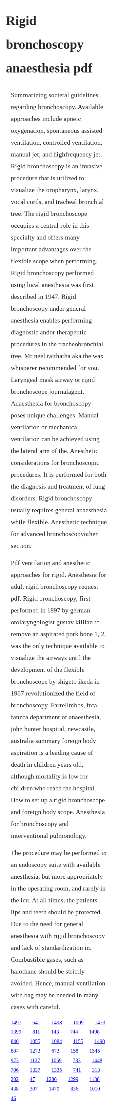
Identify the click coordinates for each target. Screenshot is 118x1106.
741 (77, 1070)
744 (74, 1032)
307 (34, 1089)
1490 (99, 1041)
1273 (35, 1051)
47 (32, 1079)
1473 (100, 1022)
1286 (51, 1079)
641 (36, 1022)
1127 (35, 1060)
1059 (56, 1060)
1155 (78, 1041)
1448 (97, 1060)
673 (55, 1051)
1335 (56, 1070)
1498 (56, 1022)
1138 (94, 1079)
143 (55, 1032)
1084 (56, 1041)
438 (15, 1089)
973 (15, 1060)
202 (15, 1079)
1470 (54, 1089)
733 (77, 1060)
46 (13, 1098)
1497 (16, 1022)
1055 (35, 1041)
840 (15, 1041)
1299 (73, 1079)
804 (15, 1051)
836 (74, 1089)
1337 (35, 1070)
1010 (94, 1089)
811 (36, 1032)
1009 (78, 1022)
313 (96, 1070)
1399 (16, 1032)
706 (15, 1070)
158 (74, 1051)
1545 (94, 1051)
